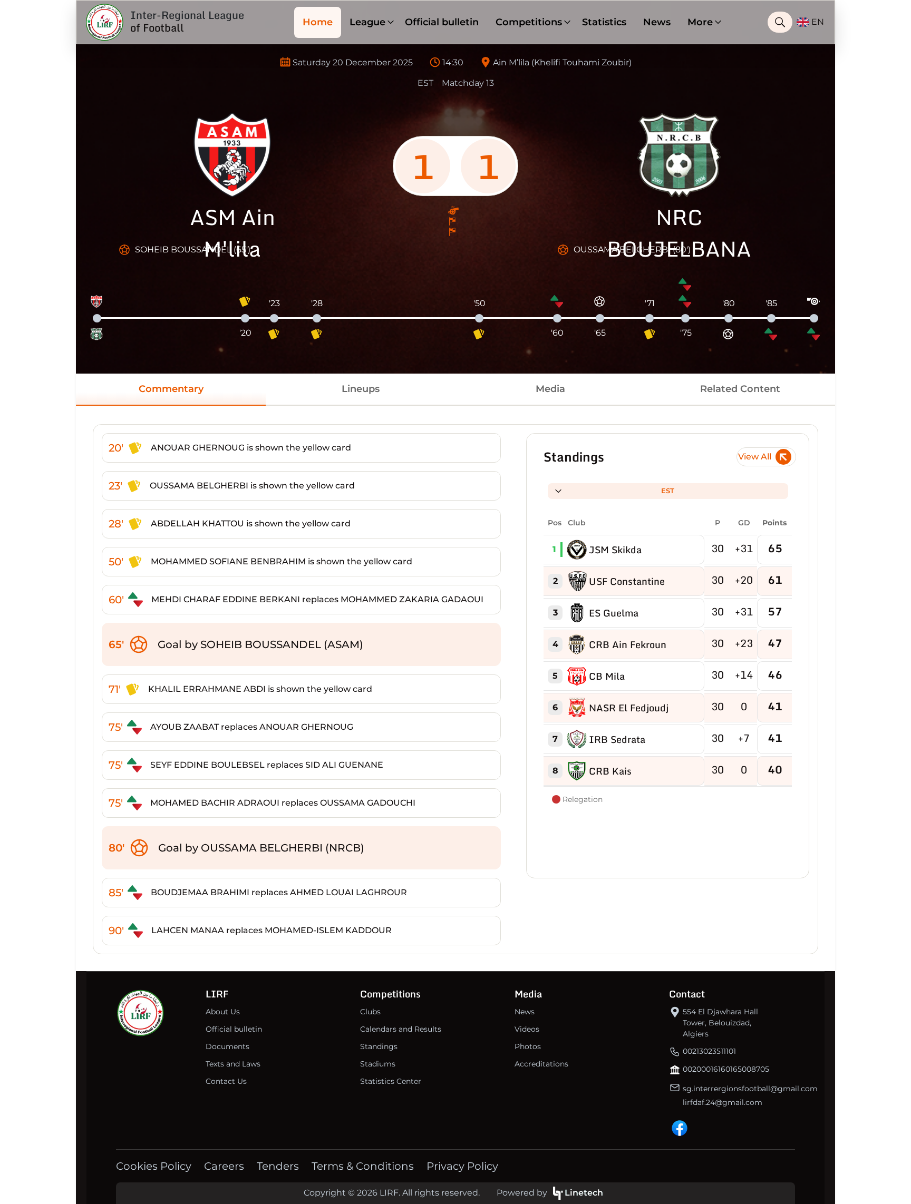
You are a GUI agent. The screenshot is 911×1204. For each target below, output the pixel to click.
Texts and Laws (233, 1064)
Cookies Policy (153, 1166)
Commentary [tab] (171, 389)
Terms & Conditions (363, 1166)
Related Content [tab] (740, 389)
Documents (227, 1046)
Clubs (370, 1011)
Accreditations (541, 1064)
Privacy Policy (462, 1166)
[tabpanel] (455, 689)
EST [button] (667, 490)
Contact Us (226, 1081)
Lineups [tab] (361, 389)
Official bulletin (442, 22)
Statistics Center (390, 1081)
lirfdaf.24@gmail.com (722, 1102)
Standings (379, 1046)
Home (318, 22)
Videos (527, 1029)
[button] (369, 22)
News (657, 22)
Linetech (584, 1193)
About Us (223, 1011)
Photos (528, 1046)
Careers (224, 1166)
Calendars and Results (400, 1029)
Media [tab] (550, 389)
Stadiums (377, 1064)
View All (754, 457)
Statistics (604, 22)
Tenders (278, 1166)
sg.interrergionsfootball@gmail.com (750, 1088)
